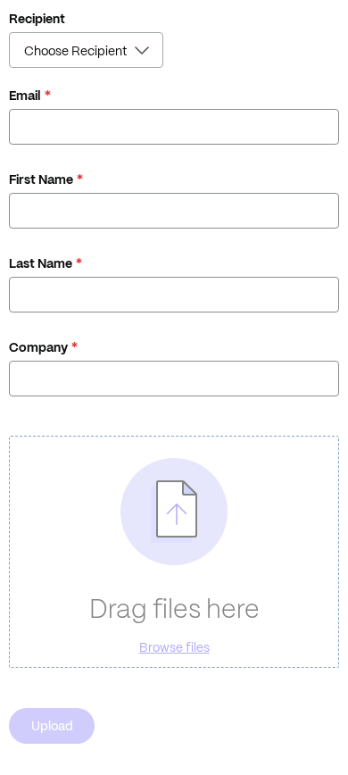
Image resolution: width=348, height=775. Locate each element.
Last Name (40, 263)
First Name (41, 179)
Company (38, 347)
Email (25, 95)
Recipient (37, 19)
